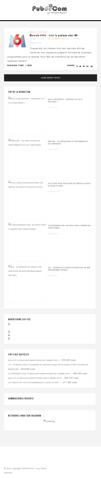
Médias (33, 32)
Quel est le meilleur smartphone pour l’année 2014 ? (35, 378)
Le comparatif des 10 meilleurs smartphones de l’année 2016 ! (39, 374)
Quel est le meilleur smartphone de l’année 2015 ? (33, 360)
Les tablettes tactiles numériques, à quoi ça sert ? (34, 382)
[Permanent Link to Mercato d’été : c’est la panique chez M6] (17, 49)
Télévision (42, 32)
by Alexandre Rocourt (58, 38)
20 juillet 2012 (37, 38)
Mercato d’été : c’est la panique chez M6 (54, 35)
